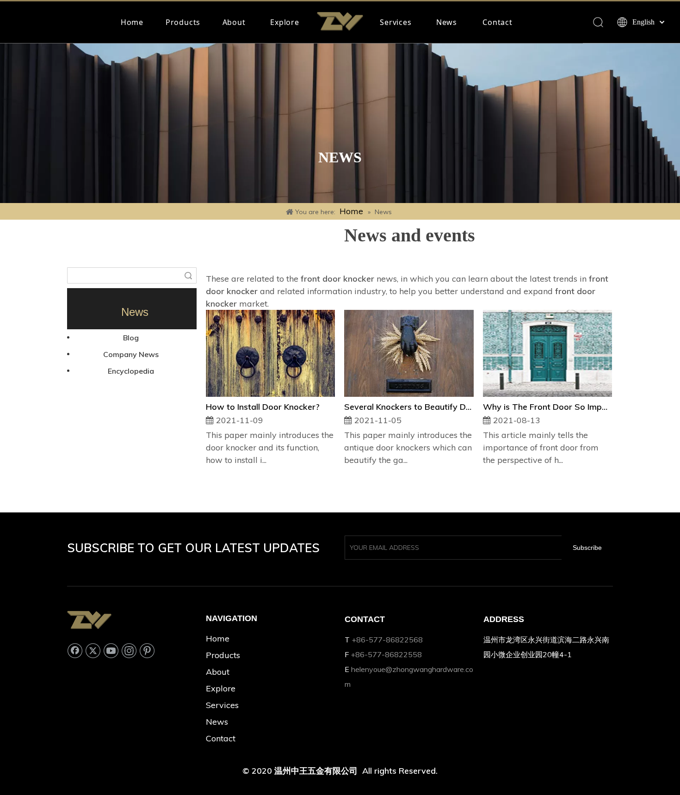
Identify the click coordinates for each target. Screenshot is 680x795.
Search (188, 275)
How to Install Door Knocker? (263, 406)
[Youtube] (111, 650)
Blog (131, 337)
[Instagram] (129, 650)
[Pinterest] (147, 650)
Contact (497, 22)
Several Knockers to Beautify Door (408, 406)
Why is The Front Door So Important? (547, 406)
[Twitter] (93, 650)
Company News (131, 354)
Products (183, 22)
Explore (284, 22)
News (446, 22)
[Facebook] (75, 650)
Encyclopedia (131, 371)
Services (395, 22)
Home (132, 22)
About (234, 22)
